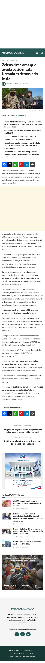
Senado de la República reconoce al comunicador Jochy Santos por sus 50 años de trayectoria (28, 531)
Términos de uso (16, 653)
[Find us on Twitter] (22, 634)
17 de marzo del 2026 (21, 524)
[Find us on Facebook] (17, 634)
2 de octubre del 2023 (21, 509)
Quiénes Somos (14, 651)
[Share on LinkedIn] (26, 164)
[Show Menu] (37, 52)
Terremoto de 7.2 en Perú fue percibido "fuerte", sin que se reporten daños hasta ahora (21, 154)
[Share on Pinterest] (21, 164)
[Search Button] (42, 52)
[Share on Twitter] (9, 164)
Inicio (3, 60)
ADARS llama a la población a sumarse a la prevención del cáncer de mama (27, 503)
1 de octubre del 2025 (21, 536)
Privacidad (28, 651)
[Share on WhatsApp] (15, 164)
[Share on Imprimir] (32, 164)
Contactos (29, 653)
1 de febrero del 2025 (21, 547)
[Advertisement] (22, 24)
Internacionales (12, 60)
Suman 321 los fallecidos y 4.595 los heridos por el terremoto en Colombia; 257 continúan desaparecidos (22, 124)
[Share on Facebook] (4, 164)
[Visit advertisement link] (22, 471)
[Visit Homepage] (18, 53)
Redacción (14, 84)
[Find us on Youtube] (28, 634)
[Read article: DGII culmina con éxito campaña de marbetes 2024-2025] (6, 543)
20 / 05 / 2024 (24, 84)
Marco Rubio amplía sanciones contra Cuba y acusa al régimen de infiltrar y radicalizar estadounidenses (22, 145)
